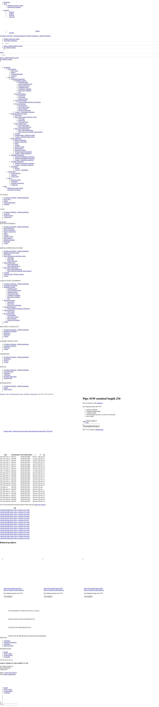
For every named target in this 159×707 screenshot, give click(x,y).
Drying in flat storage (24, 110)
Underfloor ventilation (24, 89)
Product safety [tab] (8, 431)
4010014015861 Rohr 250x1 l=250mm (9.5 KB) (14, 520)
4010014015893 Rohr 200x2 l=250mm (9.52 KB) (15, 528)
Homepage (7, 2)
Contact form (11, 171)
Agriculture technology (14, 7)
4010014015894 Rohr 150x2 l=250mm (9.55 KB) (15, 526)
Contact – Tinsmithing (21, 170)
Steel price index (16, 180)
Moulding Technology (17, 155)
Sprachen (6, 10)
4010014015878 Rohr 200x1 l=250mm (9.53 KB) (15, 518)
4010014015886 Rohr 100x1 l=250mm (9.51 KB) (15, 510)
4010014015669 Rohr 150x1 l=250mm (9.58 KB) (15, 516)
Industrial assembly (20, 150)
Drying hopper (22, 105)
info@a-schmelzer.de (9, 674)
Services (17, 168)
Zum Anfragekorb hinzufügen (91, 426)
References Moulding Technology (25, 158)
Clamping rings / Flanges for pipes (25, 135)
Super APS (21, 120)
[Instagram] (4, 697)
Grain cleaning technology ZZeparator (29, 102)
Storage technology (20, 94)
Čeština (37, 31)
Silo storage (21, 95)
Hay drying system (23, 107)
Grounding (7, 657)
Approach (14, 175)
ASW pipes (18, 115)
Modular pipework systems (15, 5)
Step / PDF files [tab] (47, 431)
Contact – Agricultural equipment (24, 112)
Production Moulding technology (24, 157)
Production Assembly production (24, 163)
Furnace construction (21, 142)
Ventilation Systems (20, 80)
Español (11, 33)
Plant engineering (16, 138)
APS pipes (21, 118)
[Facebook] (4, 696)
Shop (5, 4)
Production (7, 241)
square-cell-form (23, 99)
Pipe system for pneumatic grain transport (30, 132)
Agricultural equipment (18, 79)
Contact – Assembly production (24, 165)
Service (9, 178)
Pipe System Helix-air (24, 127)
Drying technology (20, 104)
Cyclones (17, 133)
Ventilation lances (23, 87)
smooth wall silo (19, 147)
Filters (16, 143)
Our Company (11, 69)
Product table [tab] (28, 431)
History (13, 72)
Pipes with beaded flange (22, 128)
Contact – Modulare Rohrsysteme (25, 137)
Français (11, 15)
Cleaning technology (21, 100)
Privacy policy (8, 389)
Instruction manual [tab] (37, 431)
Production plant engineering (23, 152)
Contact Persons (15, 173)
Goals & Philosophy (17, 74)
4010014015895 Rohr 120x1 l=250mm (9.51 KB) (15, 512)
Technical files (8, 378)
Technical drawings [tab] (18, 431)
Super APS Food (23, 122)
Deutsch (11, 12)
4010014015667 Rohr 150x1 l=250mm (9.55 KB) (15, 514)
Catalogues (14, 181)
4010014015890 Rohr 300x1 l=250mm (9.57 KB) (15, 524)
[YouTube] (4, 699)
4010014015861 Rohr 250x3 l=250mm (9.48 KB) (15, 536)
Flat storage (21, 97)
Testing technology (9, 310)
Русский (11, 17)
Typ (84, 421)
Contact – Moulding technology (24, 160)
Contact (6, 243)
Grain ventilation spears (25, 84)
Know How (14, 71)
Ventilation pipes (23, 82)
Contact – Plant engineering (23, 153)
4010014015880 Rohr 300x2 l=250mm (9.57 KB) (15, 532)
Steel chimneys (19, 148)
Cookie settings (8, 655)
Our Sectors (11, 77)
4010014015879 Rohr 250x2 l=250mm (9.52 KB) (15, 530)
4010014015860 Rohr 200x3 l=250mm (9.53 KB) (15, 534)
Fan (19, 92)
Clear (87, 422)
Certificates (14, 185)
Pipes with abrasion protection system (26, 117)
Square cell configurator (14, 305)
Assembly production (17, 161)
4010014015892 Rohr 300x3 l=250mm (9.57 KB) (15, 538)
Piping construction (20, 140)
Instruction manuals (39, 504)
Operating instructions (17, 183)
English (11, 13)
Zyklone (17, 145)
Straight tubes (33, 394)
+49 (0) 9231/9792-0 (10, 672)
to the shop (3, 222)
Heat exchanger (23, 109)
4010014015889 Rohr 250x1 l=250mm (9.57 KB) (15, 522)
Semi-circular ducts (24, 85)
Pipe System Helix (23, 125)
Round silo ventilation (24, 90)
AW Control (11, 312)
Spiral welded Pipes (21, 123)
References (7, 333)
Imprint (6, 388)
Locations (14, 76)
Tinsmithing (14, 166)
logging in (100, 403)
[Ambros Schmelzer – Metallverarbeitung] (12, 36)
